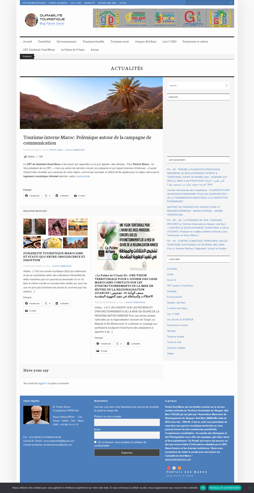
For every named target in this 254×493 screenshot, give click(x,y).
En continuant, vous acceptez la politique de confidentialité (120, 443)
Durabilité (89, 3)
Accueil (27, 41)
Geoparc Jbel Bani (107, 3)
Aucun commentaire (75, 150)
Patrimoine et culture (195, 41)
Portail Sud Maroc (58, 3)
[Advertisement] (198, 128)
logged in (43, 383)
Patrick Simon (56, 150)
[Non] (249, 488)
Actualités (172, 268)
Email (97, 429)
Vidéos (170, 353)
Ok (203, 487)
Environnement (66, 41)
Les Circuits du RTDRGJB (180, 319)
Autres (122, 3)
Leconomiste (83, 176)
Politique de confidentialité (225, 487)
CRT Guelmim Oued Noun (34, 3)
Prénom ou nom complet (107, 416)
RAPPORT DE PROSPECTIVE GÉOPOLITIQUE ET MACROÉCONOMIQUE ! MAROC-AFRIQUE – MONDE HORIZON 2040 (195, 210)
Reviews (171, 330)
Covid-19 (171, 279)
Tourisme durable (93, 41)
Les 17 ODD (76, 3)
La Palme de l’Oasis (72, 49)
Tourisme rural (119, 41)
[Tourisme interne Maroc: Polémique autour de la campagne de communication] (91, 103)
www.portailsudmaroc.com (178, 459)
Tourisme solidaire (176, 347)
